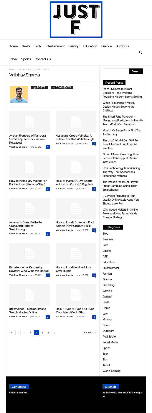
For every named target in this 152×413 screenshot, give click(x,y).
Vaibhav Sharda (18, 146)
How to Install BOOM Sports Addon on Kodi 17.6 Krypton (74, 182)
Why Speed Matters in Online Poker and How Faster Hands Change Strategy (120, 213)
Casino (107, 250)
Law (105, 313)
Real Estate (109, 336)
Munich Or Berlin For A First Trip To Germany (122, 132)
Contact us (43, 59)
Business (108, 239)
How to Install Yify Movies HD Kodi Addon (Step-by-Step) (28, 182)
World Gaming (111, 370)
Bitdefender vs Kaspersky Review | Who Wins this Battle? (29, 269)
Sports (26, 59)
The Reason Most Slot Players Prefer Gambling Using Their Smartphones (120, 185)
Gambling (109, 285)
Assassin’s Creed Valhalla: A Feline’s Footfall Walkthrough (75, 137)
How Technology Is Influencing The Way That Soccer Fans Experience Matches (121, 172)
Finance (106, 46)
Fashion (107, 273)
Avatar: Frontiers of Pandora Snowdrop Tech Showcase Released (27, 139)
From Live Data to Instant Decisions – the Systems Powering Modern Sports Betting (122, 92)
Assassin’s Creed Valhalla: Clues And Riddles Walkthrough (25, 226)
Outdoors (122, 46)
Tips (105, 359)
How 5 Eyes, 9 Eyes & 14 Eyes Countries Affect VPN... (75, 310)
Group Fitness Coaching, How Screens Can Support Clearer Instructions (121, 158)
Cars (105, 245)
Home (13, 46)
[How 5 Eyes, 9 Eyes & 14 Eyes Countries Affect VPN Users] (76, 295)
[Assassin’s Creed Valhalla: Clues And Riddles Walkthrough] (29, 208)
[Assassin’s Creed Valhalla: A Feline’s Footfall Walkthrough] (76, 121)
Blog (105, 233)
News (26, 46)
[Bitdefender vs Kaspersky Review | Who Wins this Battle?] (29, 253)
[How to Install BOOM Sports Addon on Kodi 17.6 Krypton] (76, 167)
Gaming (73, 46)
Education (90, 46)
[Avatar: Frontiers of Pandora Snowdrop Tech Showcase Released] (29, 121)
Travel (13, 59)
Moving (107, 319)
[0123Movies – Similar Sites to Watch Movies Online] (29, 295)
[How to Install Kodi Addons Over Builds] (76, 253)
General (107, 296)
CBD (105, 256)
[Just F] (76, 19)
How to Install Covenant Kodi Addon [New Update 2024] (75, 224)
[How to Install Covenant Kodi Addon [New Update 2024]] (76, 208)
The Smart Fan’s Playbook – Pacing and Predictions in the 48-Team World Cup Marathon (123, 120)
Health (106, 302)
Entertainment (54, 46)
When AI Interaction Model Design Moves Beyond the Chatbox (119, 106)
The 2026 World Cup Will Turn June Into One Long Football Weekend (121, 144)
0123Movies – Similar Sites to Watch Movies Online (27, 310)
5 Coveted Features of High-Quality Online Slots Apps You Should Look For (121, 199)
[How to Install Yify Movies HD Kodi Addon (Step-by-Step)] (29, 167)
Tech (37, 46)
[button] (140, 53)
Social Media (110, 342)
